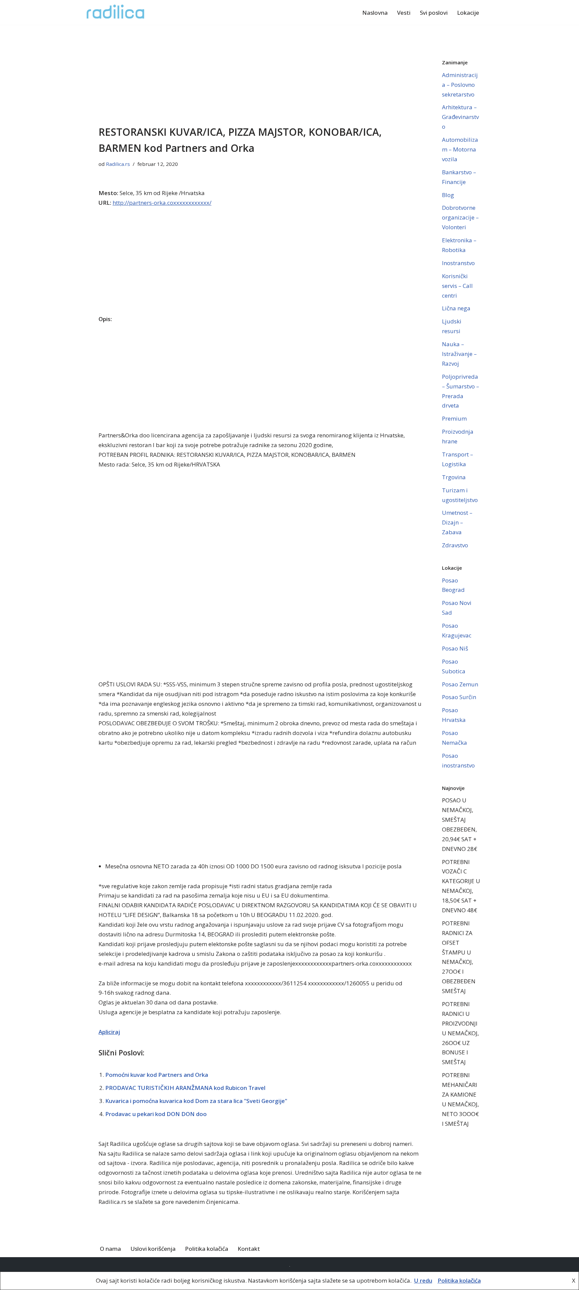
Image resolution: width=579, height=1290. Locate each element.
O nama (110, 1248)
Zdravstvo (455, 545)
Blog (448, 195)
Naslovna (375, 12)
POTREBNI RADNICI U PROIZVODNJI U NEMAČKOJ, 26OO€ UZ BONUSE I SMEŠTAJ (460, 1033)
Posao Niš (455, 648)
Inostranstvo (458, 263)
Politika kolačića (206, 1248)
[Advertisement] (260, 74)
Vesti (403, 12)
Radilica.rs (118, 164)
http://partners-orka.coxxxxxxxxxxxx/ (162, 202)
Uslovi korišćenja (153, 1248)
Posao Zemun (460, 684)
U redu (423, 1280)
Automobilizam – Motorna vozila (460, 149)
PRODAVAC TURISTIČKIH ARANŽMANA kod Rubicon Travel (185, 1088)
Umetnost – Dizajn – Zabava (457, 522)
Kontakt (249, 1248)
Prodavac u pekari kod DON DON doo (156, 1114)
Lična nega (456, 308)
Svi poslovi (434, 12)
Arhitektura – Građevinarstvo (460, 116)
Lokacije (468, 12)
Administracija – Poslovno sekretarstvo (460, 84)
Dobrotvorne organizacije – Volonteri (460, 217)
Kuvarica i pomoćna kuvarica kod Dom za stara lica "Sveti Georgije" (196, 1101)
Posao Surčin (459, 697)
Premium (454, 418)
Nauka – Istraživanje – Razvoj (459, 353)
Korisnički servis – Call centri (457, 285)
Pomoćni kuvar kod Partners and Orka (156, 1075)
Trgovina (454, 477)
